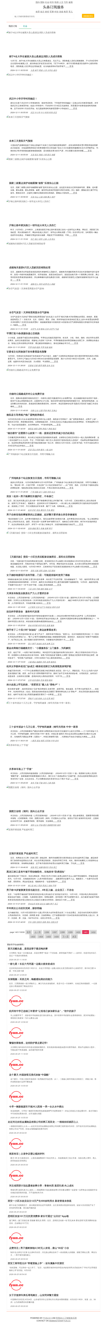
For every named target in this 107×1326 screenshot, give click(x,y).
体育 (38, 11)
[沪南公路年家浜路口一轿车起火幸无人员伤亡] (28, 201)
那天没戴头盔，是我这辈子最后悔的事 (28, 948)
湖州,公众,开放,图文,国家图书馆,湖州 (46, 825)
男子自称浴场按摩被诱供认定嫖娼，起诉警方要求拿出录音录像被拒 (42, 514)
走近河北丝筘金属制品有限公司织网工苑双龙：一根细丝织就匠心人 (43, 1121)
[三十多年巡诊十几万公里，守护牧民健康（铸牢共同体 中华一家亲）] (39, 702)
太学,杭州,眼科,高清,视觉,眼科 (40, 680)
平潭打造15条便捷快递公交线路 (23, 333)
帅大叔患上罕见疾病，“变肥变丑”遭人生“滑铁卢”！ (34, 684)
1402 (93, 932)
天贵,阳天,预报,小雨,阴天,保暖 (43, 154)
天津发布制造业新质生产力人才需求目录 (28, 593)
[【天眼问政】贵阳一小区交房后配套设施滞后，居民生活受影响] (37, 532)
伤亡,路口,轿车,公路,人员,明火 (43, 239)
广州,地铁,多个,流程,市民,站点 (43, 492)
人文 (61, 2)
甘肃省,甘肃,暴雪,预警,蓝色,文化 (41, 365)
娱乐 (42, 11)
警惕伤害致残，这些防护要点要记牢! (28, 1042)
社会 (47, 2)
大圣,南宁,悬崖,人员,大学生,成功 (44, 70)
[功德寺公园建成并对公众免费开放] (23, 369)
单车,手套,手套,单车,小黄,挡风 (43, 782)
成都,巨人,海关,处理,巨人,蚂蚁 (43, 284)
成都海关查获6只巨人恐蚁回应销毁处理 (29, 267)
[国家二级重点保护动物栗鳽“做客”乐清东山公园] (29, 158)
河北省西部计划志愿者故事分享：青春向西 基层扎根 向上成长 (41, 1185)
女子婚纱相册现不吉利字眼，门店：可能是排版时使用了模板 (38, 575)
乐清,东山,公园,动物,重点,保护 (43, 197)
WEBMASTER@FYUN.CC (60, 1320)
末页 (74, 936)
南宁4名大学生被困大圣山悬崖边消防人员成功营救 (35, 56)
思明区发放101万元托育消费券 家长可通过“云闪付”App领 (38, 1216)
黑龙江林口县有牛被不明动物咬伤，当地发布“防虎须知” (36, 871)
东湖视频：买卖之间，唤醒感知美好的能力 (30, 979)
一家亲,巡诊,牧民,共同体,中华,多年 (45, 740)
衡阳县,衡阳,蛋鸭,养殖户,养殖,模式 (42, 428)
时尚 (52, 2)
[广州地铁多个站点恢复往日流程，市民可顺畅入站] (31, 453)
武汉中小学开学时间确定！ (23, 98)
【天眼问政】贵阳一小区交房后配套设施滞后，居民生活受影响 (42, 556)
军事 (52, 11)
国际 (42, 2)
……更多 (69, 66)
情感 (56, 2)
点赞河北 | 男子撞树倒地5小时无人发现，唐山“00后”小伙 (39, 1248)
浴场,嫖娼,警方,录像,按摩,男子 (40, 528)
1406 (56, 936)
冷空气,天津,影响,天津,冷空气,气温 (45, 329)
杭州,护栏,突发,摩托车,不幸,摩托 (41, 510)
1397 (54, 932)
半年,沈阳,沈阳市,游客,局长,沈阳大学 (43, 922)
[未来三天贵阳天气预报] (18, 116)
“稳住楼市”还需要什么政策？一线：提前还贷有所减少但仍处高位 (41, 433)
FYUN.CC (47, 1318)
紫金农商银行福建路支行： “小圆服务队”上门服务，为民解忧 (39, 648)
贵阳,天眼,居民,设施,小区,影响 (43, 570)
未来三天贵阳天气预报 (21, 140)
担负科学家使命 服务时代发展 (23, 611)
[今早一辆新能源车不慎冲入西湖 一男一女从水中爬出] (16, 1096)
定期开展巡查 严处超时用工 (23, 853)
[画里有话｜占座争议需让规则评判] (16, 1143)
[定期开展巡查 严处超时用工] (20, 829)
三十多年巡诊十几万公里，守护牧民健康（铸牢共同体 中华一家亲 (43, 726)
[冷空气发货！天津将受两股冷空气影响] (25, 288)
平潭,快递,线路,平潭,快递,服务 (40, 347)
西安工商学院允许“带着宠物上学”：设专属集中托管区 (36, 1263)
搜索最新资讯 (88, 16)
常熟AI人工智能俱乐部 (66, 1317)
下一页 (65, 936)
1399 (70, 932)
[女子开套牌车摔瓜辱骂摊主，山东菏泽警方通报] (16, 1284)
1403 (33, 936)
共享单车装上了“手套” (21, 769)
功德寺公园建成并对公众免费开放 (26, 393)
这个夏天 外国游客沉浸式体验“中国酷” (29, 1074)
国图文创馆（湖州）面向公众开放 (26, 811)
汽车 (66, 2)
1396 (46, 932)
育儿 (71, 11)
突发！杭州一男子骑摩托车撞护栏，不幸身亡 (30, 496)
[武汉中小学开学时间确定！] (20, 74)
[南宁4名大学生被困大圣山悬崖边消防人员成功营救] (31, 32)
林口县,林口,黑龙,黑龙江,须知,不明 (42, 885)
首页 (29, 932)
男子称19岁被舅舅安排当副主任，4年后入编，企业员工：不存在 (40, 890)
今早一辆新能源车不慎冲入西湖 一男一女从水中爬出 (36, 1106)
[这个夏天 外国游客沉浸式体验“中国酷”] (16, 1064)
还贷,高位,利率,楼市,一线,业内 (40, 449)
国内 (38, 2)
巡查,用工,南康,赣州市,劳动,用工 (44, 867)
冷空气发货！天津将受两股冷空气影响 (29, 312)
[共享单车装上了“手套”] (18, 744)
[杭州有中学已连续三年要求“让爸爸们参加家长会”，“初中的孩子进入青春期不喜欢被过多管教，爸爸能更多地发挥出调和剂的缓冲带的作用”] (16, 1000)
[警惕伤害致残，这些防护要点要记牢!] (16, 1032)
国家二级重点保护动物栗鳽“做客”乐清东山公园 (33, 183)
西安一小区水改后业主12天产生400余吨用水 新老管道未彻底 (39, 1200)
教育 (66, 11)
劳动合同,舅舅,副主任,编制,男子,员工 (43, 903)
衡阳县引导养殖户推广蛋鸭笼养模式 (25, 414)
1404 (40, 936)
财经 (47, 11)
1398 (62, 932)
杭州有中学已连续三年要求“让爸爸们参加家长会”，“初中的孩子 (42, 1011)
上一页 (37, 932)
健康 (71, 2)
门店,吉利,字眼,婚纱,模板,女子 (40, 589)
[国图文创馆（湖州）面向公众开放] (23, 786)
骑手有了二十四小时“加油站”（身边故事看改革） (32, 629)
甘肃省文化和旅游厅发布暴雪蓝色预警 (26, 351)
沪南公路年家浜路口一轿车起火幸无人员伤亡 (32, 225)
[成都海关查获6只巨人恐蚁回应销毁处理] (26, 243)
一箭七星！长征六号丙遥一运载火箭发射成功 (31, 963)
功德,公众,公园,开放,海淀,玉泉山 (44, 410)
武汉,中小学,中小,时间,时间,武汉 (44, 112)
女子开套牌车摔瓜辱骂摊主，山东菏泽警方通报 (33, 1295)
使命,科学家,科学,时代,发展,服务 (41, 625)
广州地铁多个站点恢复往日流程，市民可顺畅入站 (35, 478)
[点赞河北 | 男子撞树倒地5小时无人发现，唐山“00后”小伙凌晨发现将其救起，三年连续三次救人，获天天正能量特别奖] (16, 1237)
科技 (56, 11)
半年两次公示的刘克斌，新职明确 (24, 908)
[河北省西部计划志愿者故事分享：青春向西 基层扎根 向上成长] (16, 1175)
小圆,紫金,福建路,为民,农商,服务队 (42, 662)
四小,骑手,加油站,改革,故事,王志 (41, 643)
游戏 (61, 11)
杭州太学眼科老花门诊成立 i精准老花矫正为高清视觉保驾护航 (39, 666)
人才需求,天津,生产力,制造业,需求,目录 (44, 607)
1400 (78, 932)
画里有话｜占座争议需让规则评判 (26, 1153)
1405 (48, 936)
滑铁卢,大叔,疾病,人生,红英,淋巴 (41, 698)
